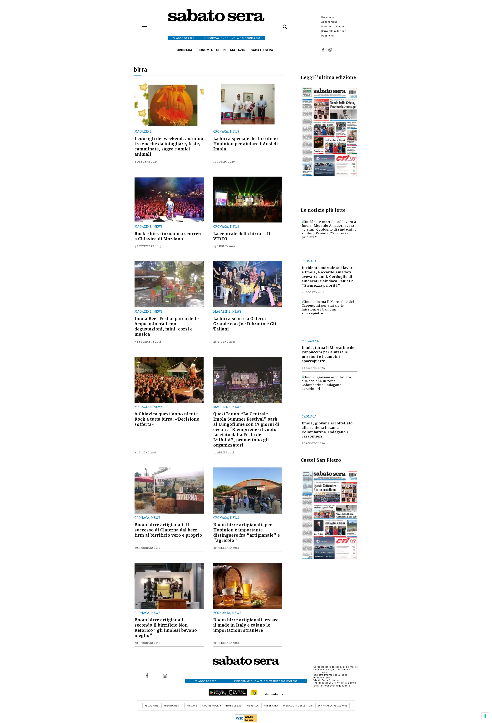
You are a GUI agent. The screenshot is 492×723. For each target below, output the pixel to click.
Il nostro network (270, 694)
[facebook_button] (323, 50)
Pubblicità (327, 35)
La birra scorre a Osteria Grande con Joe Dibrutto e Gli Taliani (244, 324)
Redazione (327, 17)
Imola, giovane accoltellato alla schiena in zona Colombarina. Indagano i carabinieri (327, 430)
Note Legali (234, 705)
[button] (279, 24)
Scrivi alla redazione (333, 31)
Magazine (239, 50)
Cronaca (184, 50)
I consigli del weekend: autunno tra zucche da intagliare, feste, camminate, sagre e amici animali (169, 146)
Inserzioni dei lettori (333, 26)
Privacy (192, 705)
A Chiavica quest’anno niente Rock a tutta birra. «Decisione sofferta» (167, 419)
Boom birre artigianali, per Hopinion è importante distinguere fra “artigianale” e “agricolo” (246, 532)
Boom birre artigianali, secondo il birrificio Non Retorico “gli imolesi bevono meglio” (166, 628)
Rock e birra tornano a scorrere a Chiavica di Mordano (169, 236)
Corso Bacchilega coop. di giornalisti (335, 667)
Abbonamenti (329, 22)
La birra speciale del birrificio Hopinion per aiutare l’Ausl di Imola (245, 144)
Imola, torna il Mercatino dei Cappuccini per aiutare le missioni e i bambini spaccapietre (329, 354)
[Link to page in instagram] (165, 675)
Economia (204, 50)
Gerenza (253, 705)
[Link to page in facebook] (147, 675)
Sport (221, 50)
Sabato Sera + (263, 50)
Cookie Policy (212, 705)
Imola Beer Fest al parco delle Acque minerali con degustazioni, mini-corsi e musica (167, 326)
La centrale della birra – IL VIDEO (242, 236)
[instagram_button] (330, 50)
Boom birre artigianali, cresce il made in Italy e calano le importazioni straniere (245, 625)
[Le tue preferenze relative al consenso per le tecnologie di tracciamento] (485, 716)
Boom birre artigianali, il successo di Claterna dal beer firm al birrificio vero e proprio (168, 530)
